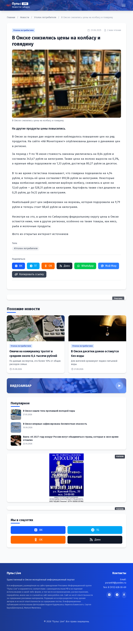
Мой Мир (110, 265)
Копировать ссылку (31, 274)
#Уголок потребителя (25, 248)
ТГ (35, 265)
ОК (50, 265)
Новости (25, 17)
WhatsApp (87, 265)
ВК (20, 265)
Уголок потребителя (45, 17)
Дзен (67, 265)
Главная (11, 17)
